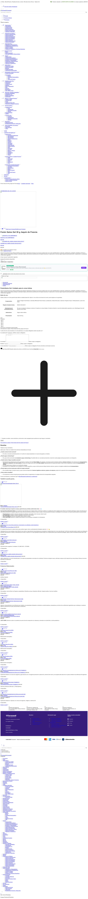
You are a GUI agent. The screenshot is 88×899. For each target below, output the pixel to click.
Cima (5, 526)
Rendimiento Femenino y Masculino (13, 123)
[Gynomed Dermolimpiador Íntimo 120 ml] (44, 494)
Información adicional (7, 283)
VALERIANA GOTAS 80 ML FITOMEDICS (9, 684)
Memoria (7, 68)
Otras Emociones (9, 53)
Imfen (9, 147)
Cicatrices (10, 116)
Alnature (5, 695)
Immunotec (10, 148)
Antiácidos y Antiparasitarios (11, 44)
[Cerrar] (1, 749)
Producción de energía (10, 30)
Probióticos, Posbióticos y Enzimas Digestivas (15, 49)
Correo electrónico (4, 345)
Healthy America (11, 146)
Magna (4, 839)
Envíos (4, 285)
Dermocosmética (8, 105)
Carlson (9, 141)
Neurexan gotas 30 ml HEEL (6, 632)
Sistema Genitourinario (10, 36)
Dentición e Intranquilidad (10, 60)
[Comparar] (6, 482)
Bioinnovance (11, 168)
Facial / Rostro (8, 777)
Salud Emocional (8, 50)
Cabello (7, 113)
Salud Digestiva (8, 43)
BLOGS (5, 176)
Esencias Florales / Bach (10, 878)
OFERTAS (6, 174)
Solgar (9, 154)
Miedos (6, 881)
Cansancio (7, 83)
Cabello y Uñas (8, 99)
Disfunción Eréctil (9, 122)
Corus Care (10, 158)
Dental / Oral (8, 776)
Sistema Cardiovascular (10, 34)
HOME (5, 130)
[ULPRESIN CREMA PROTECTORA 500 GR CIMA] (44, 599)
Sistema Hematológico (10, 37)
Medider (5, 505)
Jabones (9, 119)
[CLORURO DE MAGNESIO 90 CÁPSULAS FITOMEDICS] (44, 670)
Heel (9, 78)
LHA (9, 173)
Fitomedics (10, 143)
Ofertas (4, 855)
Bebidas (7, 847)
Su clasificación (4, 332)
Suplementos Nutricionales (11, 70)
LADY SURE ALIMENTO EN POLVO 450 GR (10, 616)
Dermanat (10, 159)
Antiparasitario (8, 56)
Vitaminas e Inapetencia (10, 63)
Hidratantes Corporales (13, 118)
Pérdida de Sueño (9, 69)
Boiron (9, 169)
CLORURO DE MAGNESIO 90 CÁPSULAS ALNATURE (12, 696)
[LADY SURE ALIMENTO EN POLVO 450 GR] (44, 614)
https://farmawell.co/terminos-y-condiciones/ (28, 476)
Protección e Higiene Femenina (12, 103)
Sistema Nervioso (9, 39)
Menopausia (8, 89)
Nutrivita (9, 153)
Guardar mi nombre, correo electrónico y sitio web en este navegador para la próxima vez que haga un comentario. (26, 438)
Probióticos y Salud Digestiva (11, 61)
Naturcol (9, 151)
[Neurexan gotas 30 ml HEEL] (44, 630)
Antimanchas (10, 109)
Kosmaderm (10, 161)
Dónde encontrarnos (37, 720)
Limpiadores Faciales (7, 838)
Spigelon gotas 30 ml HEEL (6, 646)
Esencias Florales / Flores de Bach (12, 54)
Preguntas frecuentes (37, 722)
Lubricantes (7, 889)
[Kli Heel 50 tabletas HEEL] (44, 656)
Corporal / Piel (8, 100)
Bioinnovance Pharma (7, 781)
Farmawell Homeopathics (13, 77)
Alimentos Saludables (10, 93)
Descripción (5, 282)
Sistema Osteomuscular (10, 40)
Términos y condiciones (56, 720)
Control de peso (8, 27)
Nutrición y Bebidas (7, 843)
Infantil (6, 55)
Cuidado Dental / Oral (9, 102)
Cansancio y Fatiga (9, 66)
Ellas (6, 87)
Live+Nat (9, 149)
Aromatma (10, 166)
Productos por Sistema (10, 33)
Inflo (4, 832)
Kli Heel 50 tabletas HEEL (6, 658)
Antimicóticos (8, 82)
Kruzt (9, 163)
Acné (9, 108)
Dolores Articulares (9, 67)
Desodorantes (11, 117)
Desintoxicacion (8, 28)
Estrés (6, 51)
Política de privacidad (55, 718)
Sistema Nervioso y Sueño (11, 829)
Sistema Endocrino (9, 35)
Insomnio (7, 88)
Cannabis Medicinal (9, 876)
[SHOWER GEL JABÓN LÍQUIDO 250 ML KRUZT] (1, 241)
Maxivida (5, 841)
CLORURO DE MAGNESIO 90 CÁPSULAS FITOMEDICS (13, 672)
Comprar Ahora (10, 261)
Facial (6, 101)
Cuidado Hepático (9, 46)
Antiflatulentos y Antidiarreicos (11, 45)
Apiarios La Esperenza (12, 138)
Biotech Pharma (11, 170)
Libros (6, 128)
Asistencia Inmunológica (10, 57)
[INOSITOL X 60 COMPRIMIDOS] (1, 235)
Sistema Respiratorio (9, 42)
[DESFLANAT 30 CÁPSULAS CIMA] (44, 570)
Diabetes (7, 85)
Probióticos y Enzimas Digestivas (12, 873)
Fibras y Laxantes (9, 48)
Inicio (19, 183)
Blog (34, 721)
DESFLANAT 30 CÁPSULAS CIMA (8, 572)
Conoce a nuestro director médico (12, 179)
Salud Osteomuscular (9, 827)
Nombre (2, 343)
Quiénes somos (8, 181)
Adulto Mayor (7, 65)
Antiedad (5, 768)
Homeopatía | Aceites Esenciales (12, 164)
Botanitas (10, 140)
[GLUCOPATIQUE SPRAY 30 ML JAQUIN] (44, 584)
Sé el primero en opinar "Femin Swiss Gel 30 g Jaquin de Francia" (14, 442)
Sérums (9, 111)
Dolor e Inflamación (9, 86)
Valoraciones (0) (6, 284)
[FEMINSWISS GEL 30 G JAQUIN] (8, 190)
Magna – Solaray (11, 150)
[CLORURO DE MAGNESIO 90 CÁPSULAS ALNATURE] (44, 694)
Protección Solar (8, 112)
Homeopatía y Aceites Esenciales (12, 72)
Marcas (4, 840)
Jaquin (6, 817)
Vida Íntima (7, 121)
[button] (4, 521)
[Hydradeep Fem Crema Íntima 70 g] (44, 525)
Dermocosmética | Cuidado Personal (13, 156)
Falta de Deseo (6, 801)
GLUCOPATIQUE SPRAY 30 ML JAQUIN (9, 587)
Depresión (7, 877)
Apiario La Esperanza (7, 771)
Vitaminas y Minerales (10, 31)
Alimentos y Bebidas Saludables (12, 92)
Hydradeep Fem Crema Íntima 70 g (8, 527)
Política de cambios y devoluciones (58, 725)
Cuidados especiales (9, 81)
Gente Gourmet (11, 145)
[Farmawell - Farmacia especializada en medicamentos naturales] (5, 10)
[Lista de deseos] (1, 229)
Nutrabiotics (10, 152)
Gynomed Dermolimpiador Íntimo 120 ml (9, 506)
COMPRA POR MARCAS (9, 132)
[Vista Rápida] (4, 482)
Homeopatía (7, 74)
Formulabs (10, 144)
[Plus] (0, 260)
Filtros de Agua (8, 127)
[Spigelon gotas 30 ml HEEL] (44, 644)
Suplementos (8, 25)
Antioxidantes (8, 26)
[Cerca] (1, 752)
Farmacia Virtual (36, 724)
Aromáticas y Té (8, 94)
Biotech (9, 76)
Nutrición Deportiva (9, 29)
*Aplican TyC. (73, 1)
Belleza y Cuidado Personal (11, 98)
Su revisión (3, 341)
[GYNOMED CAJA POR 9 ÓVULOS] (44, 540)
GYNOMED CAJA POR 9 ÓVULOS (8, 542)
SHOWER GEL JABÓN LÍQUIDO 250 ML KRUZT (11, 556)
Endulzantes (8, 96)
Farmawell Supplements (13, 135)
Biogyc (9, 139)
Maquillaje (7, 778)
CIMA (9, 157)
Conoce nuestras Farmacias (11, 180)
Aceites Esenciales (9, 73)
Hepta (9, 160)
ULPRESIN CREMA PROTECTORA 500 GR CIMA (11, 601)
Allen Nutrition (11, 136)
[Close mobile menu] (0, 754)
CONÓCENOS (7, 177)
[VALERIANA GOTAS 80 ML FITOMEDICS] (44, 682)
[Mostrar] (1, 4)
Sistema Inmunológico (10, 38)
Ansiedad (7, 875)
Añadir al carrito (3, 261)
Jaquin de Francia (11, 79)
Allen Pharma (10, 137)
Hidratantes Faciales (12, 110)
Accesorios (7, 126)
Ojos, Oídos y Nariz (9, 90)
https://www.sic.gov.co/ (56, 726)
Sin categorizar (6, 884)
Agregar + (83, 267)
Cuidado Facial (8, 107)
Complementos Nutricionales (11, 59)
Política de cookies (55, 723)
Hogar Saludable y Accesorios (11, 125)
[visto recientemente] (4, 745)
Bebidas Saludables (9, 95)
